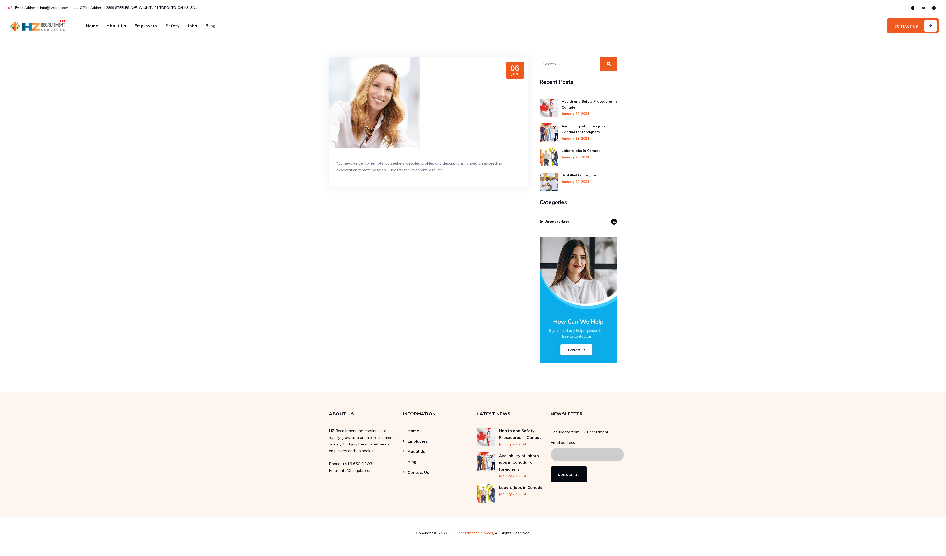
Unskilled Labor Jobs (579, 175)
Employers (146, 26)
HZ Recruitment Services (471, 532)
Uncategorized (556, 221)
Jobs (192, 26)
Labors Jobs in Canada (581, 150)
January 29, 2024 (575, 114)
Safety (173, 26)
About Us (116, 26)
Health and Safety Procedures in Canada (589, 104)
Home (92, 26)
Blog (211, 26)
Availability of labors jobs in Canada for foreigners (585, 129)
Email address (563, 442)
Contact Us (418, 472)
